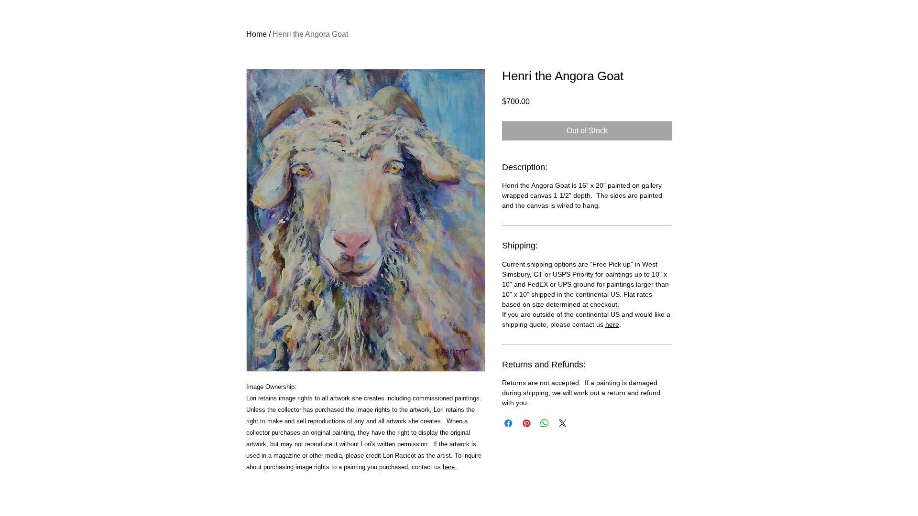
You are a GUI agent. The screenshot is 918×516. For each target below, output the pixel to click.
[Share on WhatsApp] (544, 423)
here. (450, 467)
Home (256, 34)
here (612, 324)
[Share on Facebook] (508, 423)
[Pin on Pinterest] (526, 423)
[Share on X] (562, 423)
